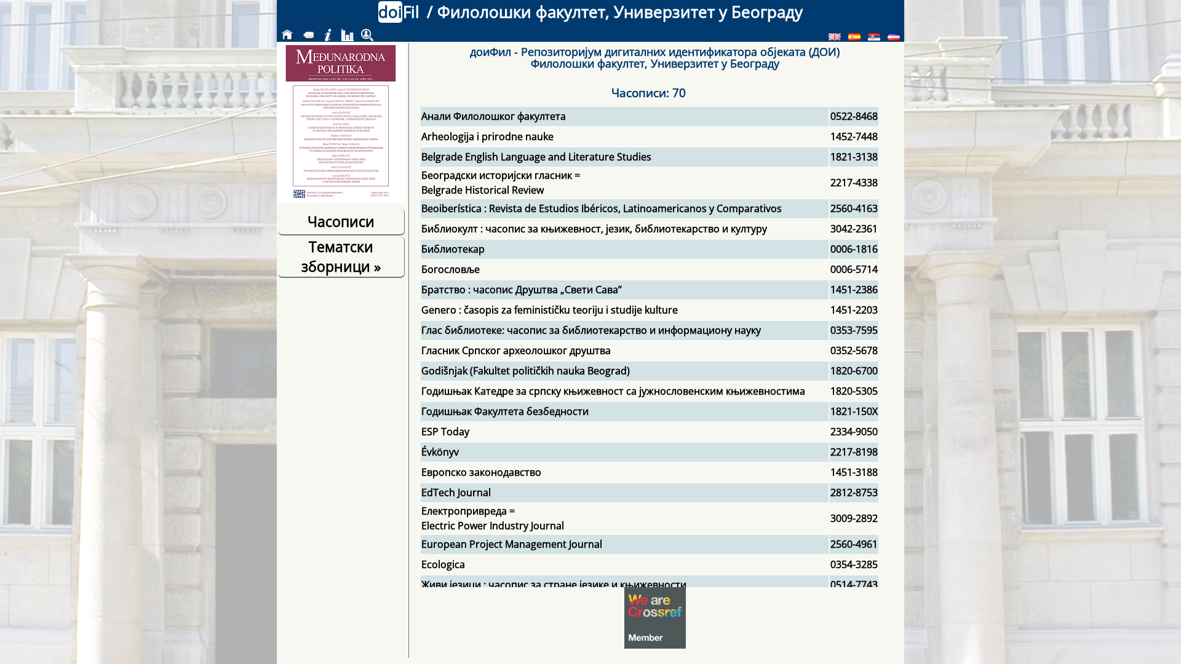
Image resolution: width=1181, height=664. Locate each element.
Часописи (341, 221)
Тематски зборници (341, 256)
